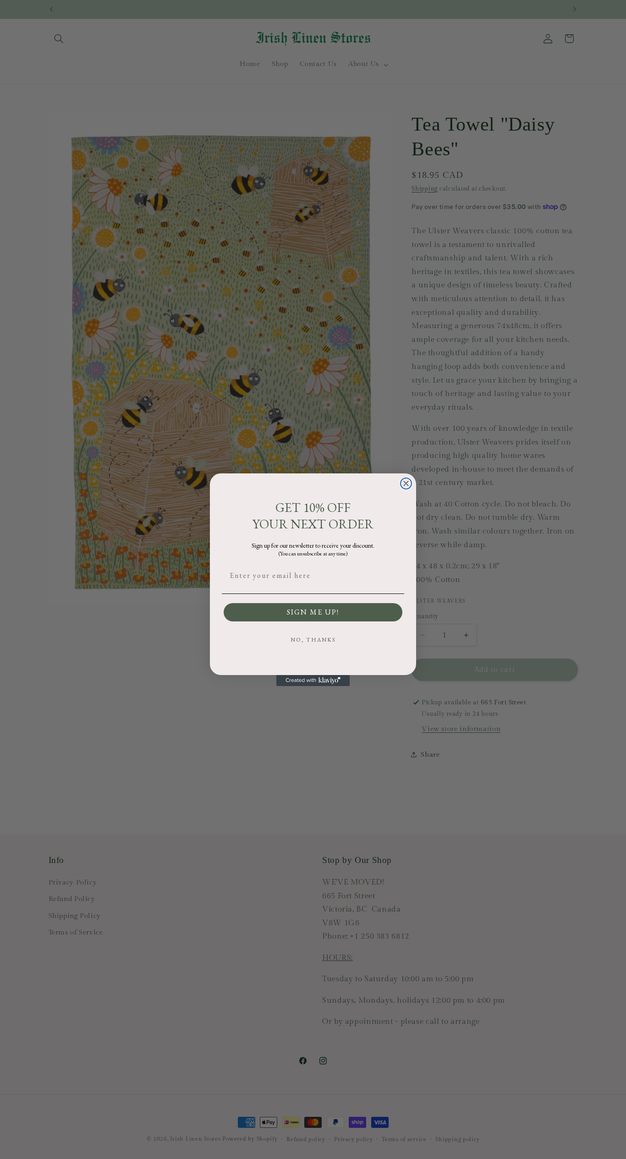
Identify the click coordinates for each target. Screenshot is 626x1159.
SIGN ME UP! (313, 612)
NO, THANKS (313, 639)
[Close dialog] (406, 483)
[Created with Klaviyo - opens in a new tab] (313, 680)
